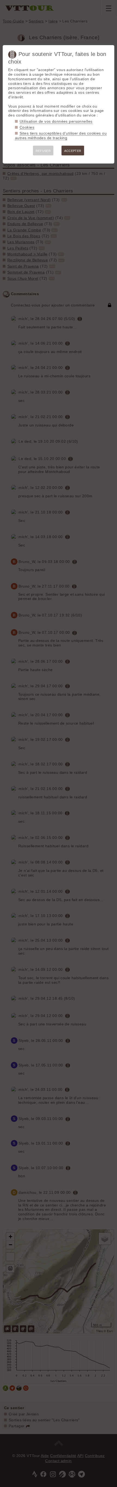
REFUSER (43, 150)
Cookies (27, 127)
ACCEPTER (72, 150)
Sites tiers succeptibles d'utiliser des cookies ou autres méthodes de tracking (61, 135)
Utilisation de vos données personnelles (56, 121)
